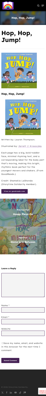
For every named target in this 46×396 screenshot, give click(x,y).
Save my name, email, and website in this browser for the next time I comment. (22, 347)
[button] (43, 5)
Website (5, 329)
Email (5, 317)
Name (5, 305)
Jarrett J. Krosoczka (30, 146)
